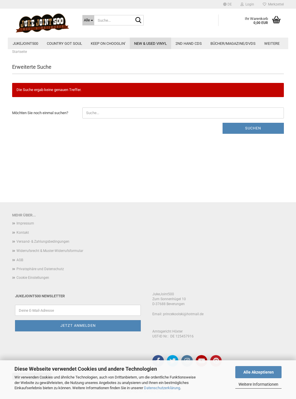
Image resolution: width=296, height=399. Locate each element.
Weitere (272, 43)
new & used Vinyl (150, 43)
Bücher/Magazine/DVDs (233, 43)
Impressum (25, 223)
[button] (227, 4)
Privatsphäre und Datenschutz (40, 269)
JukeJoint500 (25, 43)
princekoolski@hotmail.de (183, 314)
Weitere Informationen (258, 384)
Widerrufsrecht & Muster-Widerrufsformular (49, 251)
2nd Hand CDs (188, 43)
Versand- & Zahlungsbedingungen (42, 242)
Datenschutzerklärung (162, 388)
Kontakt (22, 233)
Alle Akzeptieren (258, 372)
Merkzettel (275, 4)
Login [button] (249, 4)
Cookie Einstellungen (32, 278)
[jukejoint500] (43, 23)
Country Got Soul (64, 43)
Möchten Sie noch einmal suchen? (40, 113)
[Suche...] (138, 20)
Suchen (253, 128)
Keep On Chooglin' (108, 43)
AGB (19, 260)
